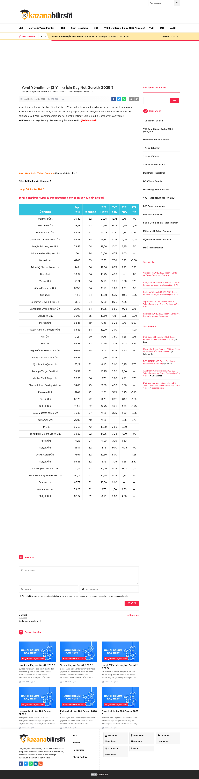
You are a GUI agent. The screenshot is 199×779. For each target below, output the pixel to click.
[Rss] (40, 764)
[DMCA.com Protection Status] (99, 774)
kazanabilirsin (158, 388)
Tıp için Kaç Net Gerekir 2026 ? (76, 665)
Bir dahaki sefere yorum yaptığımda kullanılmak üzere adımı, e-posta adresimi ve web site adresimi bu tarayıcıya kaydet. (75, 596)
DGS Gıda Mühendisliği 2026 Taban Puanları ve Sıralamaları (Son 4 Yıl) (159, 338)
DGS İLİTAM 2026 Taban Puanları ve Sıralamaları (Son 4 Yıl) (159, 362)
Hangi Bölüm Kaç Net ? (31, 189)
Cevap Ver (134, 615)
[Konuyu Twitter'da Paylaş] (119, 99)
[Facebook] (21, 764)
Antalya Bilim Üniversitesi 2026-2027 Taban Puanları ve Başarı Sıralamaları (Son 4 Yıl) (161, 373)
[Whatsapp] (31, 764)
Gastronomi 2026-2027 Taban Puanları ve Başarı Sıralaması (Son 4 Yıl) (160, 274)
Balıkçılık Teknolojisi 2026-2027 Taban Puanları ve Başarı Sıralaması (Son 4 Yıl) (89, 36)
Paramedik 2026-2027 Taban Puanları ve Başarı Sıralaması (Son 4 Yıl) (161, 315)
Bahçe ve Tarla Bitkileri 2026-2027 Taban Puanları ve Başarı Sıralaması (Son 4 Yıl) (161, 283)
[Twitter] (26, 764)
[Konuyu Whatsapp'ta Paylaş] (124, 99)
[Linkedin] (36, 764)
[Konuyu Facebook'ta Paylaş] (113, 99)
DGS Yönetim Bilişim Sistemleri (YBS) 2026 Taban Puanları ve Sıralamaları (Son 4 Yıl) (161, 385)
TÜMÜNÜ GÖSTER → (171, 36)
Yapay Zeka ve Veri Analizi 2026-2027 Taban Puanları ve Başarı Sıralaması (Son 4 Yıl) (161, 304)
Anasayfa (25, 92)
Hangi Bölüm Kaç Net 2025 (40, 92)
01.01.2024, (23, 618)
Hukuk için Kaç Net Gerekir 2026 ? (37, 665)
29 (117, 682)
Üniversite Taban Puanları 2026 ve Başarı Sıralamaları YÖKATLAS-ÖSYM (161, 350)
